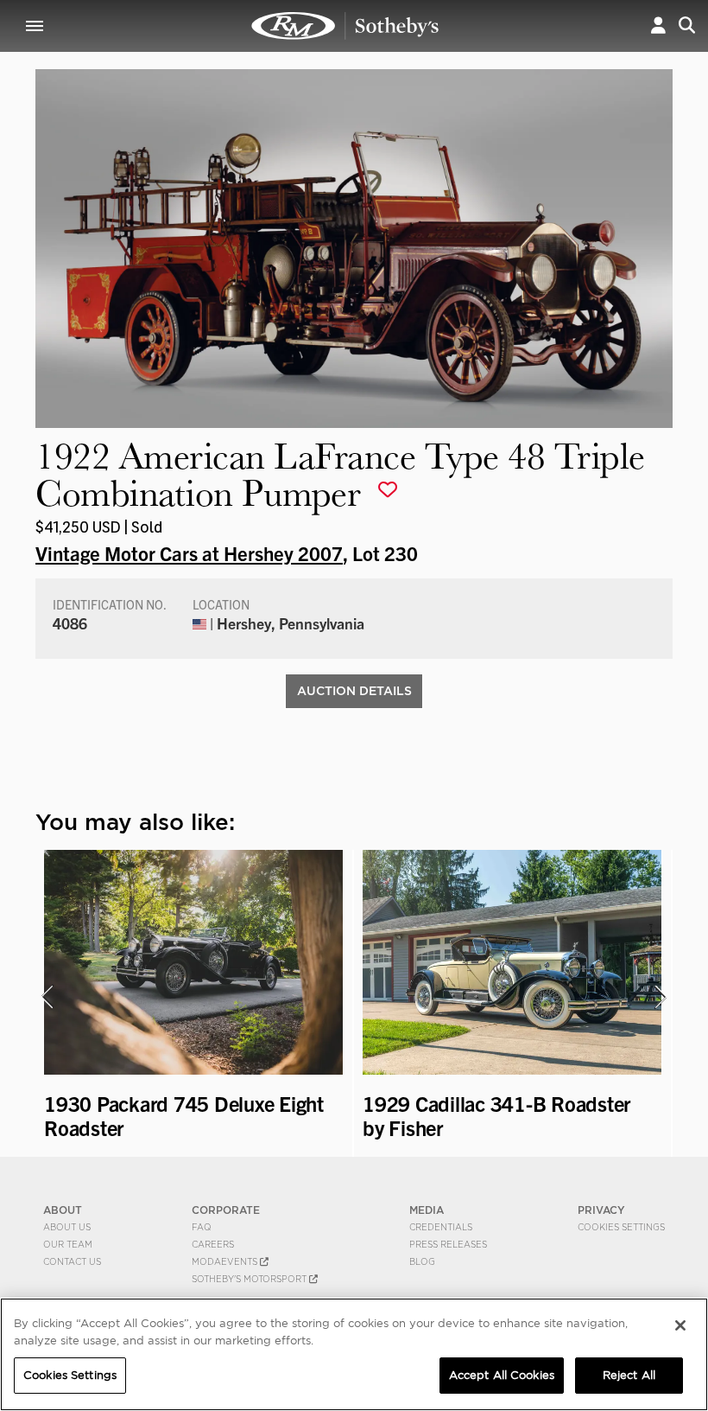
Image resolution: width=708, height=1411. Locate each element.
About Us (67, 1227)
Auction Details (354, 691)
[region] (354, 1354)
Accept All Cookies (501, 1375)
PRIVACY (601, 1210)
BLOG (422, 1261)
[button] (658, 25)
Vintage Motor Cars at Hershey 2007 (189, 552)
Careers (213, 1244)
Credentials (440, 1227)
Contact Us (72, 1261)
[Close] (680, 1325)
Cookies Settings (621, 1227)
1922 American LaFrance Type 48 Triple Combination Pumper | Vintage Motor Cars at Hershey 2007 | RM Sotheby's (345, 26)
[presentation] (46, 997)
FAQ (202, 1227)
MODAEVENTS (226, 1261)
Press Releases (448, 1244)
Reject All (629, 1375)
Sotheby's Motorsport (250, 1279)
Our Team (67, 1244)
